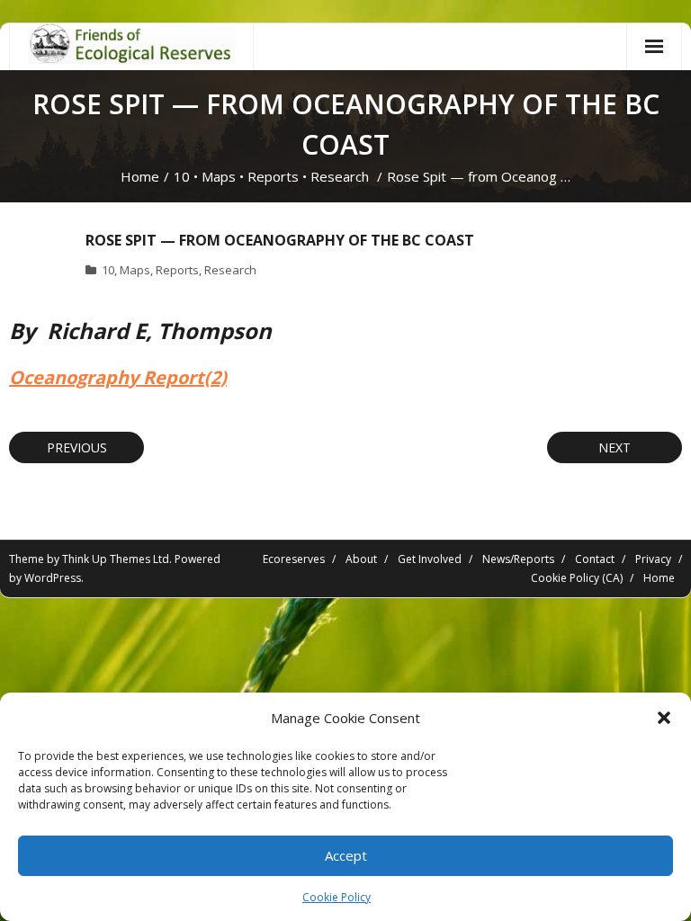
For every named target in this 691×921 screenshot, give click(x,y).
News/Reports (518, 559)
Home (140, 176)
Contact (595, 559)
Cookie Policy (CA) (577, 578)
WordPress (52, 578)
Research (339, 176)
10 (182, 176)
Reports (273, 176)
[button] (664, 718)
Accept (346, 855)
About (361, 559)
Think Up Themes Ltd (115, 559)
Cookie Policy (336, 897)
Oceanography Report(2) (118, 377)
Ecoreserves (294, 559)
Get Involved (430, 559)
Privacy (653, 559)
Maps (219, 176)
